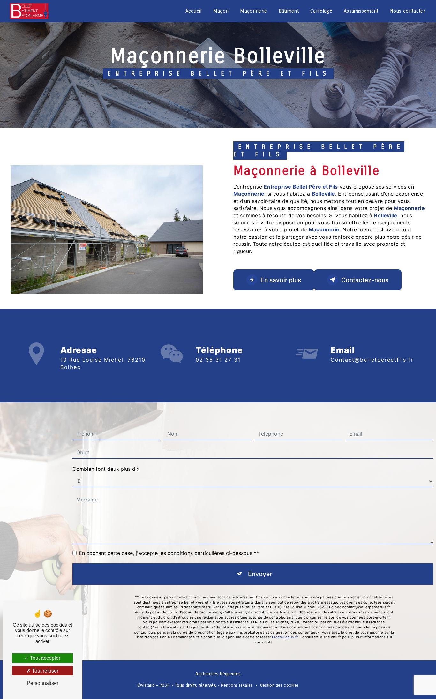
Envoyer (260, 574)
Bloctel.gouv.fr (284, 637)
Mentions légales (237, 685)
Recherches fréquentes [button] (218, 674)
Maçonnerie (253, 11)
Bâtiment (289, 11)
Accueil (193, 11)
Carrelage (321, 11)
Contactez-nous (364, 280)
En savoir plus (280, 280)
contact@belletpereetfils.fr (372, 360)
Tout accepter (44, 658)
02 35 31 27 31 (218, 360)
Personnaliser (42, 683)
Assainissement (361, 11)
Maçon (221, 11)
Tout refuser (44, 670)
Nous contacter (407, 11)
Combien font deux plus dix (105, 469)
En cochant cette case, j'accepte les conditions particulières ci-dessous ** (169, 553)
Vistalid (147, 685)
